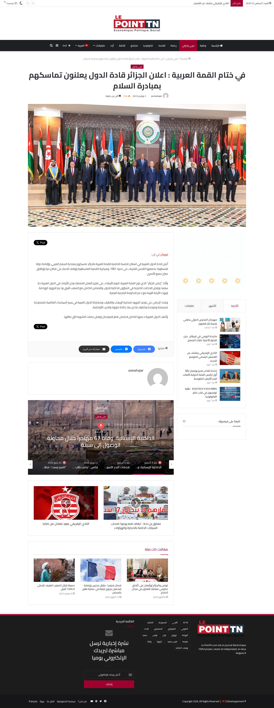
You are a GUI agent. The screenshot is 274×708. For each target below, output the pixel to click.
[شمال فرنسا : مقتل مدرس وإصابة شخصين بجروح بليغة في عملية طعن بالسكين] (100, 570)
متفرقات (100, 45)
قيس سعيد (172, 641)
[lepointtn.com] (137, 23)
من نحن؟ (82, 701)
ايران (164, 635)
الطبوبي (184, 629)
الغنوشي (172, 629)
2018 (185, 622)
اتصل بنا (50, 701)
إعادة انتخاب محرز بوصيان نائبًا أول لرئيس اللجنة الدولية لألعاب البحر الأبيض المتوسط (200, 374)
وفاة (149, 641)
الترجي (175, 622)
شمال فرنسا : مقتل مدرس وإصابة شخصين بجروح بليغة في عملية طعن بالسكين (101, 589)
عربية (42, 701)
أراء (112, 45)
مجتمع (134, 45)
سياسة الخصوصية (66, 701)
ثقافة (122, 45)
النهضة (185, 635)
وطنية (203, 45)
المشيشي (158, 629)
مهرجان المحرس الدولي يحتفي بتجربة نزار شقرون (200, 321)
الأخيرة (234, 305)
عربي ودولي (188, 45)
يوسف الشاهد (181, 648)
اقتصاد (161, 45)
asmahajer (156, 96)
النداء (146, 629)
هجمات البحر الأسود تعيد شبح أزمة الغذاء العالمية (101, 437)
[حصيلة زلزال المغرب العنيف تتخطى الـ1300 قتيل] (54, 570)
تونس (154, 635)
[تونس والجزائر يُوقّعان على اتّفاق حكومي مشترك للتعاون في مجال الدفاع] (147, 570)
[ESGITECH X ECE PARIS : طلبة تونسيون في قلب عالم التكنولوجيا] (230, 394)
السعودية (163, 622)
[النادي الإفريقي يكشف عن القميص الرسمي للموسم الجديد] (230, 358)
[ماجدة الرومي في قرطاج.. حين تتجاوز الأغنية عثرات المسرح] (230, 341)
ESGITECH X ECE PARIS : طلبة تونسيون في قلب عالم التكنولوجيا (201, 392)
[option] (101, 437)
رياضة (174, 45)
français (33, 701)
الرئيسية (215, 45)
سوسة (185, 641)
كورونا (159, 641)
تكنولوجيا (148, 45)
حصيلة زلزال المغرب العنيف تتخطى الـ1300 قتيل (56, 587)
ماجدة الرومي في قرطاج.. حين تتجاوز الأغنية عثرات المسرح (200, 338)
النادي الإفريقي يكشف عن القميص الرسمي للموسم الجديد (202, 356)
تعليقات (189, 305)
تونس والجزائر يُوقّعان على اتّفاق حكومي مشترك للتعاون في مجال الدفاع (150, 589)
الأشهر (212, 305)
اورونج (174, 635)
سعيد (144, 635)
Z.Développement (234, 701)
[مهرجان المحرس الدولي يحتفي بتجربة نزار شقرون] (230, 325)
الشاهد (150, 622)
